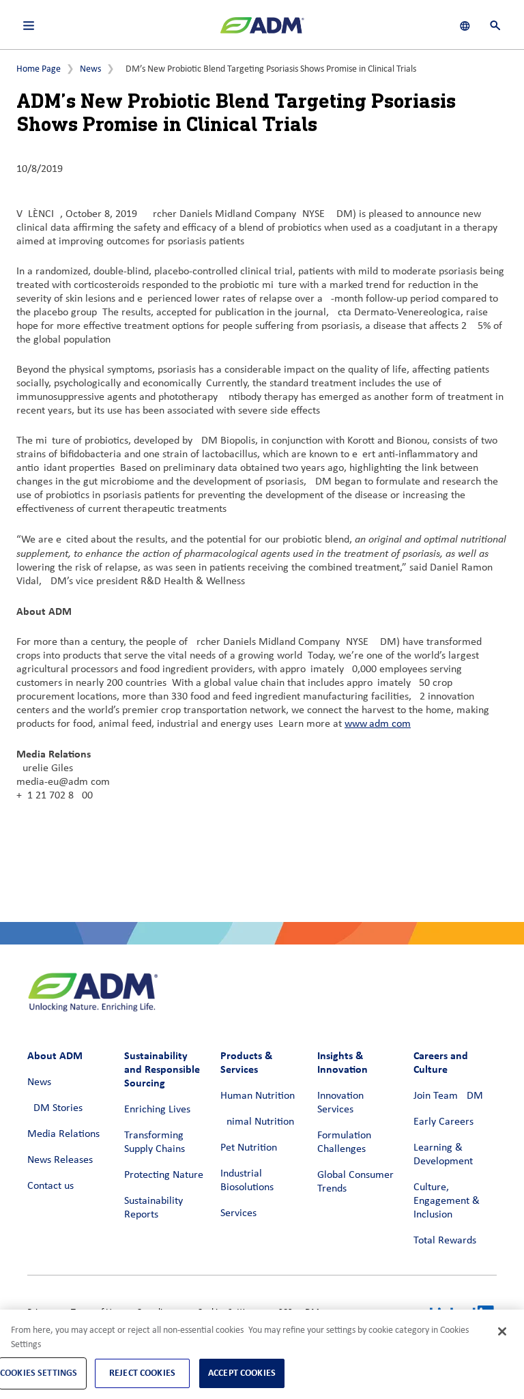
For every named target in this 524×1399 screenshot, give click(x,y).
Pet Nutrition (248, 1147)
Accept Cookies (242, 1373)
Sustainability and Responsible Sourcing (162, 1069)
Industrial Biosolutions (247, 1180)
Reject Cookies (142, 1373)
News (90, 69)
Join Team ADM (448, 1096)
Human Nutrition (257, 1096)
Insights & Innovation (342, 1062)
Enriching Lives (157, 1109)
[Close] (502, 1331)
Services (238, 1213)
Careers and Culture (440, 1062)
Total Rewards (444, 1240)
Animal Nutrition (257, 1121)
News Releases (60, 1160)
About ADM (55, 1055)
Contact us (50, 1186)
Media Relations (63, 1134)
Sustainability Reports (153, 1208)
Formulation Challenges (344, 1142)
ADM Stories (55, 1108)
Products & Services (246, 1062)
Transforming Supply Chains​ (154, 1142)
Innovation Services (340, 1103)
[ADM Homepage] (262, 30)
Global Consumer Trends (355, 1182)
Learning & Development (443, 1154)
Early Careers (443, 1121)
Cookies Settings (38, 1373)
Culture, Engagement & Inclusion (446, 1201)
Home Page (38, 69)
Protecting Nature (163, 1175)
